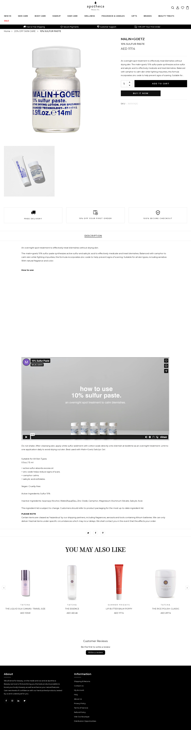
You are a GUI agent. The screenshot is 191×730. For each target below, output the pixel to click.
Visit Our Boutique (81, 717)
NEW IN (7, 16)
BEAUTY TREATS (166, 16)
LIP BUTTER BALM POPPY (119, 608)
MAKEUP (56, 16)
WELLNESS (89, 16)
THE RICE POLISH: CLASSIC (165, 608)
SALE (6, 21)
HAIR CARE (72, 16)
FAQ (76, 695)
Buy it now (141, 93)
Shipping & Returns (82, 681)
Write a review (95, 652)
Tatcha (25, 605)
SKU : (124, 104)
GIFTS (134, 16)
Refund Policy (80, 712)
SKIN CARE (23, 16)
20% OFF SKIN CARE (25, 31)
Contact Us (78, 686)
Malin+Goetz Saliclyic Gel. (93, 449)
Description (93, 236)
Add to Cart (160, 83)
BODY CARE (40, 16)
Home (7, 31)
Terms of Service (81, 708)
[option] (25, 590)
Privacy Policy (80, 703)
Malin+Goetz (133, 39)
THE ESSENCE (72, 608)
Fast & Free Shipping (35, 26)
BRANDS (148, 16)
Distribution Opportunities (85, 721)
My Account (79, 690)
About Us (78, 699)
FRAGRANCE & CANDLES (113, 16)
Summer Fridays (119, 605)
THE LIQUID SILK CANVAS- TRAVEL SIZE (25, 608)
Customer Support (108, 26)
